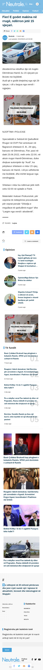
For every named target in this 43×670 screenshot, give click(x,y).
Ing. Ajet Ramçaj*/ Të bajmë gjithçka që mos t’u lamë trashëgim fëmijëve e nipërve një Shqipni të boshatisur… (28, 260)
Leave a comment (32, 241)
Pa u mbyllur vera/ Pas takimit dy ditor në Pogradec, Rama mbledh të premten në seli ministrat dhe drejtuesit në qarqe (21, 401)
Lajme (14, 223)
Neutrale (11, 36)
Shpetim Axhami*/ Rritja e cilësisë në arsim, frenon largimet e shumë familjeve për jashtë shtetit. (28, 297)
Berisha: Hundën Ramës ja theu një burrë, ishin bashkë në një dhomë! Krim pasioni (20, 416)
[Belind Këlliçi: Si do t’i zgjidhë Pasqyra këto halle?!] (21, 515)
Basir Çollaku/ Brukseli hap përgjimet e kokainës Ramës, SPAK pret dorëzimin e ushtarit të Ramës (21, 356)
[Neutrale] (15, 4)
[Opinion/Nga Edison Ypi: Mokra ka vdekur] (10, 281)
